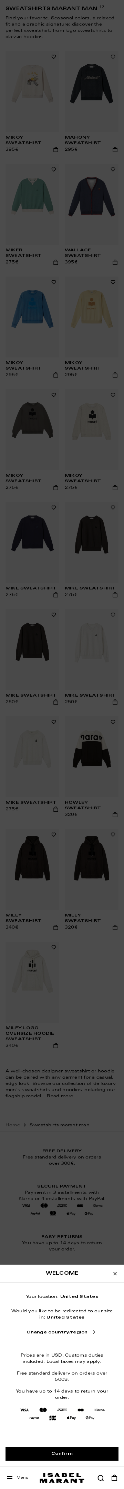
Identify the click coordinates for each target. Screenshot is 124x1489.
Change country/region (57, 1332)
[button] (100, 1478)
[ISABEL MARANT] (62, 1478)
